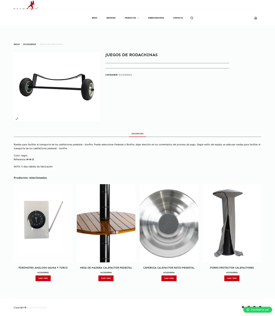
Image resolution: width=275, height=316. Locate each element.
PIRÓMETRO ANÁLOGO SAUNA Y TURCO (43, 267)
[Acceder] (255, 18)
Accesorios (125, 75)
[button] (257, 310)
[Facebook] (243, 307)
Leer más (43, 278)
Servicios (111, 18)
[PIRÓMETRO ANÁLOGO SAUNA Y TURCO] (43, 223)
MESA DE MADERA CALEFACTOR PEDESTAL (106, 267)
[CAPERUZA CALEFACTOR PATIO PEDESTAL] (169, 223)
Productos (130, 18)
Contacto (178, 18)
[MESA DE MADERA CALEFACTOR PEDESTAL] (106, 223)
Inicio (94, 18)
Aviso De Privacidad (37, 307)
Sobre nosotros (156, 18)
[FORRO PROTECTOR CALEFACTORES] (232, 223)
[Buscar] (191, 18)
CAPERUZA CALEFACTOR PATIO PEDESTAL (169, 267)
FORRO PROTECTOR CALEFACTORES (232, 267)
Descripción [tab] (137, 134)
